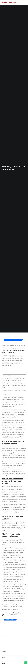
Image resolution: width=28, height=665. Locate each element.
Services (13, 172)
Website (4, 663)
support (18, 172)
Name (4, 651)
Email (4, 657)
